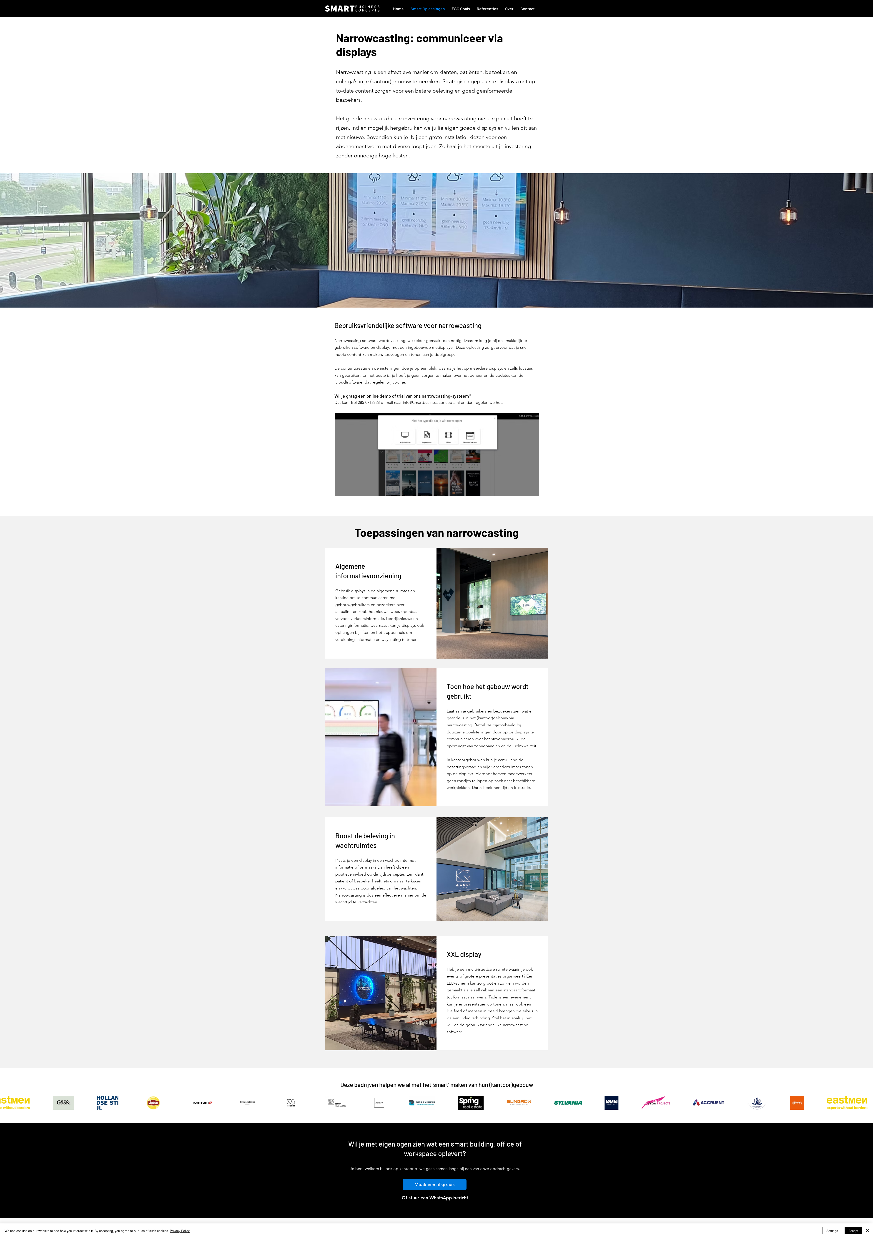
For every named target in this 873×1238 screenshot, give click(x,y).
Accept (853, 1230)
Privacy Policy (180, 1230)
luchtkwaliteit (524, 745)
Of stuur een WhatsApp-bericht (435, 1197)
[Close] (867, 1230)
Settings (832, 1230)
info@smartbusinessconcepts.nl (431, 402)
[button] (435, 1184)
